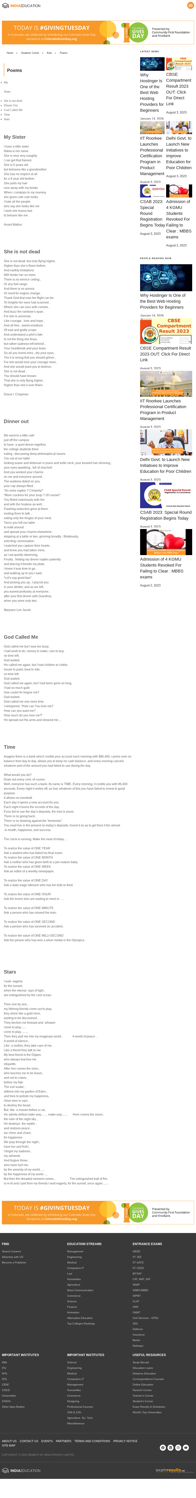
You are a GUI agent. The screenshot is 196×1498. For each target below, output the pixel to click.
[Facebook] (163, 1448)
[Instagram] (178, 1448)
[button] (190, 5)
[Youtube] (186, 1448)
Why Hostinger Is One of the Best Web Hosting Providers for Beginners (152, 93)
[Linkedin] (170, 1448)
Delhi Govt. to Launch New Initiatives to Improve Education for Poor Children (165, 465)
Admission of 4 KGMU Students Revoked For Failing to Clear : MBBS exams (179, 219)
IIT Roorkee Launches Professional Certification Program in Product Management (152, 156)
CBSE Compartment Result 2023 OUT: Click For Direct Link (165, 354)
